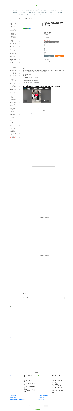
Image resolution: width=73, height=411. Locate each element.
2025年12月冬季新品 (13, 63)
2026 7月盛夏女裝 (32, 12)
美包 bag (11, 127)
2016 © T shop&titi (40, 406)
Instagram (34, 14)
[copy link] (30, 28)
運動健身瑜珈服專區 (56, 9)
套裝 (10, 116)
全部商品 (26, 18)
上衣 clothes (12, 119)
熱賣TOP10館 (34, 9)
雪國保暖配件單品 (13, 136)
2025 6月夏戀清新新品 (13, 76)
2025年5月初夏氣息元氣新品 (13, 78)
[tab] (54, 62)
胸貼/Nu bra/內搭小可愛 (13, 134)
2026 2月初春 (12, 57)
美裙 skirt (11, 122)
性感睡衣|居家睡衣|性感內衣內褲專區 (17, 10)
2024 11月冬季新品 (13, 93)
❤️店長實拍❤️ (12, 137)
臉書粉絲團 (41, 14)
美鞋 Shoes (12, 123)
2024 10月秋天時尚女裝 (13, 95)
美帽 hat (11, 125)
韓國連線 (15, 9)
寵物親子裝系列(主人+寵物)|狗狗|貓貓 (32, 10)
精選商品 (11, 97)
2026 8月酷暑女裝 (24, 12)
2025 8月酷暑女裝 (13, 72)
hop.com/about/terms (55, 86)
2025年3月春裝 (12, 83)
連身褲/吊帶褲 (12, 114)
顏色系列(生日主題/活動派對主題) (13, 105)
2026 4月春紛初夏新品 (13, 54)
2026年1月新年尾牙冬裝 (13, 60)
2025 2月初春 (12, 85)
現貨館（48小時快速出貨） (24, 9)
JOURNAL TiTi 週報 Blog (50, 14)
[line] (24, 28)
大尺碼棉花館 (59, 12)
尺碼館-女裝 (52, 12)
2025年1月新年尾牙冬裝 (13, 87)
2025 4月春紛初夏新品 (13, 81)
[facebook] (26, 28)
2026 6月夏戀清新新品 (13, 48)
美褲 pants (12, 120)
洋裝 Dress (12, 117)
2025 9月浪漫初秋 (13, 70)
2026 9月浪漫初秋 (15, 12)
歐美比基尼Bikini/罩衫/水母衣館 (44, 9)
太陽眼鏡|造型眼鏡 (13, 131)
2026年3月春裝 (12, 56)
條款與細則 (22, 14)
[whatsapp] (28, 28)
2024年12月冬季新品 (13, 90)
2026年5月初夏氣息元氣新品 (13, 51)
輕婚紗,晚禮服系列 (59, 10)
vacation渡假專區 (51, 10)
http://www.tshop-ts (47, 86)
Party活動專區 (43, 10)
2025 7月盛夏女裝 (13, 73)
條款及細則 (33, 406)
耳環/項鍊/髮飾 (12, 130)
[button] (54, 62)
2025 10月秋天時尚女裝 (13, 68)
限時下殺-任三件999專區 (12, 39)
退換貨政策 (28, 14)
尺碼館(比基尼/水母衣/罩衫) (42, 12)
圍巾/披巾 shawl (12, 128)
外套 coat (11, 112)
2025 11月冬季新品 (13, 65)
